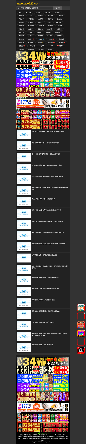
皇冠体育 (32, 46)
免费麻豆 (40, 19)
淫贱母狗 (50, 19)
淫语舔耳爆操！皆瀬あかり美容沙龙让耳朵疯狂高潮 (47, 176)
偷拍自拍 (59, 19)
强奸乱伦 (57, 12)
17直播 (30, 32)
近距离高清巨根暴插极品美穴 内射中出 (43, 322)
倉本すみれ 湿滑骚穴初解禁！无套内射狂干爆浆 (46, 154)
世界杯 (50, 49)
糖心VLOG (31, 25)
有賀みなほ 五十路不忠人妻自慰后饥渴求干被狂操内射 (48, 131)
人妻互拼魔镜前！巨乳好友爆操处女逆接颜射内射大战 (48, 232)
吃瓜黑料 (59, 29)
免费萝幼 (21, 29)
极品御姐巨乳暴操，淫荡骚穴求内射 (42, 345)
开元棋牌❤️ (51, 42)
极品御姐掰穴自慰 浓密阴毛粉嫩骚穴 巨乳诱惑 (45, 288)
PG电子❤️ (62, 42)
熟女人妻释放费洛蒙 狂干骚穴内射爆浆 (43, 199)
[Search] (67, 3)
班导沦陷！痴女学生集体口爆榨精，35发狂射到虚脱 (47, 221)
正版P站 (39, 32)
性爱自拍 (40, 35)
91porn (49, 22)
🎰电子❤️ (31, 39)
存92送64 (31, 49)
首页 (20, 12)
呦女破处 (57, 32)
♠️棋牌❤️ (51, 39)
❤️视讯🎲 (60, 46)
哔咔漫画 (21, 25)
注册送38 (40, 29)
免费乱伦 (30, 29)
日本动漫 (31, 19)
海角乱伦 (40, 22)
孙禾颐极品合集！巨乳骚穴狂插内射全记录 (44, 255)
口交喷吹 (60, 15)
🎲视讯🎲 (61, 39)
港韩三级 (40, 15)
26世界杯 (21, 49)
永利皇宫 (41, 46)
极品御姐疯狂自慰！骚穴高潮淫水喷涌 (43, 300)
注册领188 (41, 49)
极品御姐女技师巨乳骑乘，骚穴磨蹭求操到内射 (46, 311)
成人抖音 (49, 29)
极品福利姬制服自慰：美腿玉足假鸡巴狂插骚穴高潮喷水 (48, 244)
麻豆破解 (41, 25)
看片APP (59, 35)
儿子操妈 (49, 35)
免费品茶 (48, 32)
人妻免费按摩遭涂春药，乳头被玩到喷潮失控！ (46, 143)
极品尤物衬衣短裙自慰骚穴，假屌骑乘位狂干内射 (46, 210)
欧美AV (38, 12)
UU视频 (60, 25)
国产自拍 (28, 12)
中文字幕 (31, 15)
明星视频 (50, 15)
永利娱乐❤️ (22, 46)
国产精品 (21, 22)
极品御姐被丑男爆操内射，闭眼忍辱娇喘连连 (45, 277)
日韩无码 (47, 12)
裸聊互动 (21, 32)
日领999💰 (41, 42)
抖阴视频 (50, 25)
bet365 (51, 46)
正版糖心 (30, 22)
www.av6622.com (28, 3)
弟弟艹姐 (58, 22)
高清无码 (30, 35)
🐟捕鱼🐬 (41, 39)
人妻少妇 (21, 19)
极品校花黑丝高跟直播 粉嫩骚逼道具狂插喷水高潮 (47, 165)
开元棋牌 (21, 42)
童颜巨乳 (21, 15)
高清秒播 (21, 39)
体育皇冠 (30, 42)
